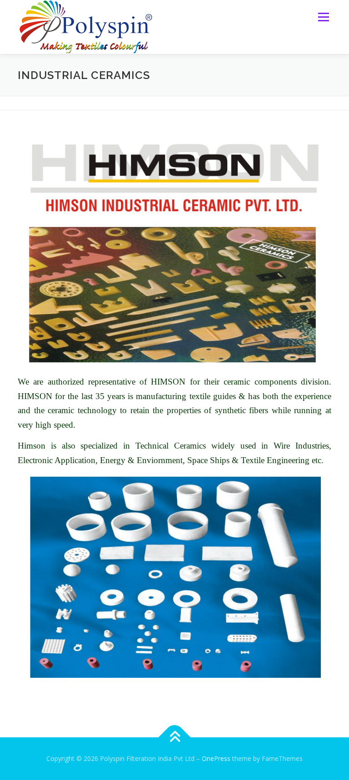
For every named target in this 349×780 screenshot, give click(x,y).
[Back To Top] (175, 737)
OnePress (216, 758)
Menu (323, 17)
